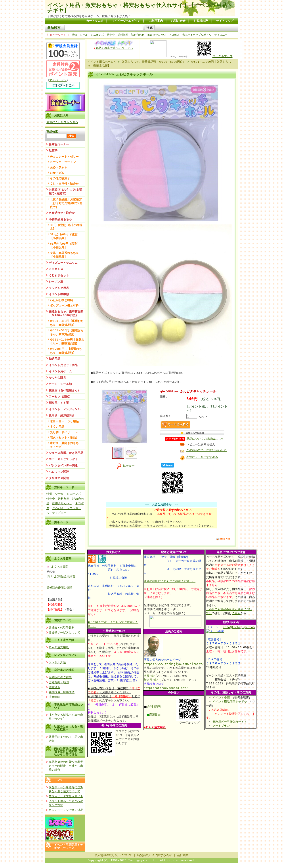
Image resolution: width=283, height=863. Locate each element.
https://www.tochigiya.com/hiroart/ (174, 664)
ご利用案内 (156, 20)
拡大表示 (128, 466)
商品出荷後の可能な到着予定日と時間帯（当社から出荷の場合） (68, 751)
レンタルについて (65, 655)
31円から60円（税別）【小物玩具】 (65, 236)
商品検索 (54, 27)
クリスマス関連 (59, 478)
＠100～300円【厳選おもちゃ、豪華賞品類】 (67, 322)
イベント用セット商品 (63, 365)
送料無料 (123, 34)
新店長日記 (151, 680)
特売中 (111, 34)
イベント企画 (221, 697)
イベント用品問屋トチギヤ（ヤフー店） (68, 846)
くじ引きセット (59, 275)
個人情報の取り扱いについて (113, 855)
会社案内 (154, 706)
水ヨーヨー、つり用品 (64, 421)
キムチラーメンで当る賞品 (66, 810)
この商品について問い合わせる (206, 450)
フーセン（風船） (60, 396)
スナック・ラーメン (63, 162)
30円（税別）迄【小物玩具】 (66, 226)
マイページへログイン (126, 20)
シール (84, 34)
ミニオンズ (97, 34)
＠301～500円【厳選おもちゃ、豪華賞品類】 (67, 332)
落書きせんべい (156, 34)
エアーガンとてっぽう (63, 459)
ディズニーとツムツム (63, 262)
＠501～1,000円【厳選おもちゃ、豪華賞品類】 (67, 341)
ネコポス (174, 34)
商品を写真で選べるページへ (114, 48)
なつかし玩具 (57, 377)
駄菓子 (53, 150)
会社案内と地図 (64, 670)
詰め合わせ (137, 34)
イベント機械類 (59, 294)
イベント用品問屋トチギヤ (229, 701)
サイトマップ (224, 20)
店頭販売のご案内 (60, 677)
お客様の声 (201, 20)
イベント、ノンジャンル (64, 409)
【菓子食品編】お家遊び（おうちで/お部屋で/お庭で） (66, 203)
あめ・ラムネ (58, 167)
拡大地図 (54, 697)
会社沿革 (54, 687)
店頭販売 (155, 714)
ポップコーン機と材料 (64, 305)
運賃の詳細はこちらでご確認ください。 (169, 581)
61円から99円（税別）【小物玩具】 (65, 245)
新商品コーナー (59, 144)
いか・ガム (57, 172)
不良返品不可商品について (68, 706)
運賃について (62, 620)
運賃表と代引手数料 (62, 627)
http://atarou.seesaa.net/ (166, 688)
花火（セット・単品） (64, 437)
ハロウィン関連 (59, 471)
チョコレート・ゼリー (64, 156)
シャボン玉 (56, 281)
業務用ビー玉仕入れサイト (229, 721)
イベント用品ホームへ (102, 61)
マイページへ (58, 80)
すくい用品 (57, 426)
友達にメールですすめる (202, 457)
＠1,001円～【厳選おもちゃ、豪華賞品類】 (66, 350)
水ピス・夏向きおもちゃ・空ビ (64, 444)
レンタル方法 (57, 662)
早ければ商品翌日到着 (60, 576)
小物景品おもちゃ (60, 219)
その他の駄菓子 (60, 178)
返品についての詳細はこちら (205, 438)
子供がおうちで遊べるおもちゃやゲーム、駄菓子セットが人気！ (89, 16)
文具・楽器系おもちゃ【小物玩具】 (64, 254)
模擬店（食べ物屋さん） (64, 390)
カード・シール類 (60, 384)
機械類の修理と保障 (59, 587)
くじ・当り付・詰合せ (64, 183)
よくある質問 (59, 566)
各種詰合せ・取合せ (62, 212)
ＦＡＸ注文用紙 (64, 640)
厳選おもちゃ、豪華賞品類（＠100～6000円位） (66, 313)
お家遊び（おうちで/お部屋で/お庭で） (65, 191)
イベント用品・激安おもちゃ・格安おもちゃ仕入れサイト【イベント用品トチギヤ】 (139, 8)
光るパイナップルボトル (196, 34)
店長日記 (149, 676)
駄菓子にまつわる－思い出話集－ (68, 728)
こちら (236, 613)
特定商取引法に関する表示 (154, 855)
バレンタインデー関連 (63, 465)
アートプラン (221, 725)
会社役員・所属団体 (62, 692)
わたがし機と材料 (61, 300)
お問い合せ (178, 20)
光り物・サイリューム (64, 432)
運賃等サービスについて (64, 632)
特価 (74, 34)
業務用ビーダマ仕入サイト (66, 796)
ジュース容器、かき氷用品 (66, 452)
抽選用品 (54, 358)
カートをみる (94, 20)
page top (225, 539)
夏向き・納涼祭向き (62, 415)
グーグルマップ (222, 56)
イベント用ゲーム (60, 371)
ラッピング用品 (59, 288)
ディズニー (221, 34)
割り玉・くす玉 (59, 402)
